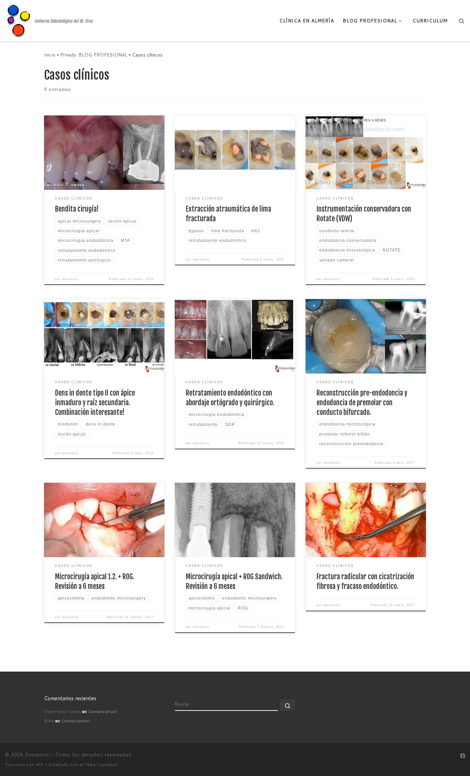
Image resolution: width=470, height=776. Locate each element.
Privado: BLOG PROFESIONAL (93, 54)
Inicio (49, 54)
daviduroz (70, 279)
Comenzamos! (102, 711)
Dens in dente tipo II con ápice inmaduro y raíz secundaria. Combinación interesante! (95, 403)
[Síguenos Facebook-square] (462, 756)
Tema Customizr (101, 764)
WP (39, 764)
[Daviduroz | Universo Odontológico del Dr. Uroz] (18, 20)
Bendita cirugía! (77, 209)
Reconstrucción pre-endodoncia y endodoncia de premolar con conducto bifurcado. (362, 403)
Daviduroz (37, 755)
